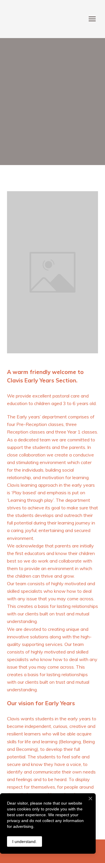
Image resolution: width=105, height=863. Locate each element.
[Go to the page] (46, 19)
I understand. (24, 841)
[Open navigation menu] (92, 19)
